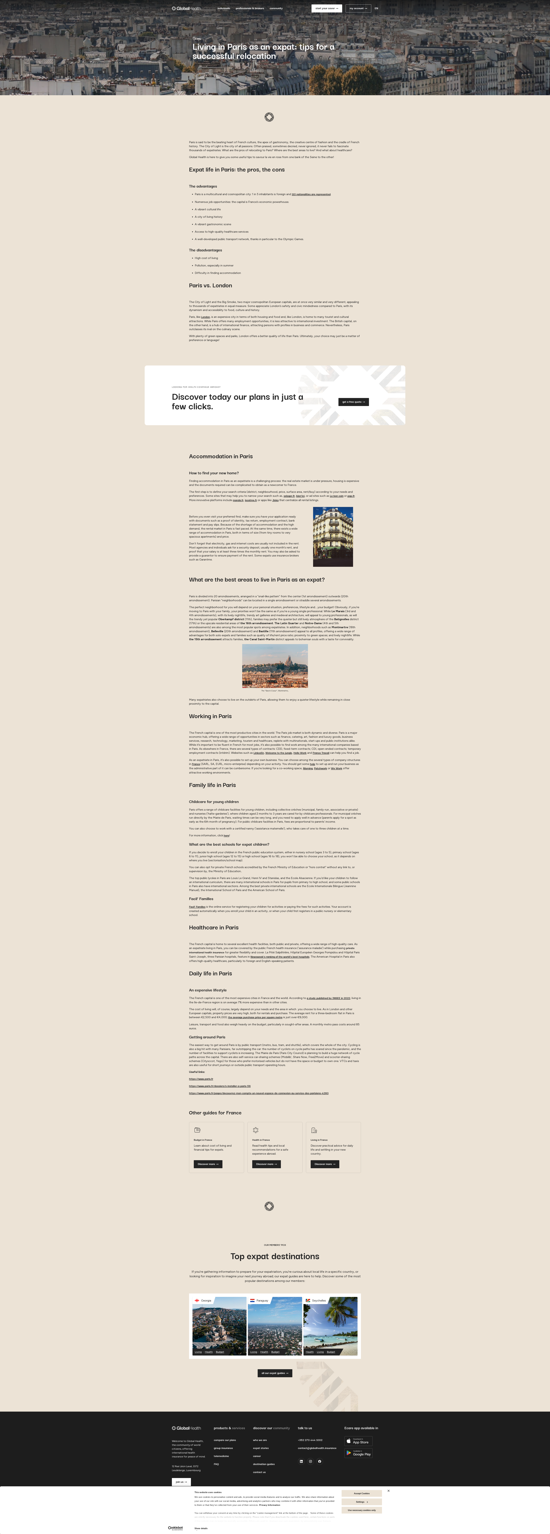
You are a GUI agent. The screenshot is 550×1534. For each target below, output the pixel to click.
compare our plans (225, 1440)
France (196, 764)
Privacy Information (269, 1505)
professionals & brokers (250, 8)
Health (209, 1352)
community (276, 8)
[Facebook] (319, 1461)
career (257, 1456)
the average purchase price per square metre (255, 1017)
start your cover (325, 8)
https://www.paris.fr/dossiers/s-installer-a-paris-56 (220, 1086)
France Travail (321, 753)
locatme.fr (251, 500)
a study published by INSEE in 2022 (328, 998)
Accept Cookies (362, 1493)
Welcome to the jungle (278, 753)
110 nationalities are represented (311, 194)
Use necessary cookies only (362, 1510)
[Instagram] (310, 1461)
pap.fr (351, 496)
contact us (259, 1472)
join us (179, 1482)
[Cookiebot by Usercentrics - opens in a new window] (175, 1528)
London (205, 317)
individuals (224, 8)
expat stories (261, 1448)
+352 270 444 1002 (310, 1440)
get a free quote (352, 402)
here (226, 835)
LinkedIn (259, 753)
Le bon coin (336, 496)
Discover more (206, 1164)
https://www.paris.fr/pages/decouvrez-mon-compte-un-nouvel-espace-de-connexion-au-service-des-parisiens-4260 (259, 1093)
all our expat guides (273, 1373)
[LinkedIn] (301, 1461)
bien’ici (300, 496)
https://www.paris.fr (201, 1079)
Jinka (275, 500)
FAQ (216, 1464)
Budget (220, 1352)
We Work (336, 768)
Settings (360, 1502)
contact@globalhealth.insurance (317, 1448)
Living (198, 1352)
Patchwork (320, 768)
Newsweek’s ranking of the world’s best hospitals (280, 956)
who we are (260, 1440)
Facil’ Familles (197, 907)
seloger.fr (289, 496)
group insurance (223, 1448)
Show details (201, 1528)
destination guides (264, 1464)
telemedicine (221, 1456)
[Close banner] (389, 1491)
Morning (308, 768)
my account (357, 8)
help (312, 764)
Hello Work (300, 753)
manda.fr (238, 500)
